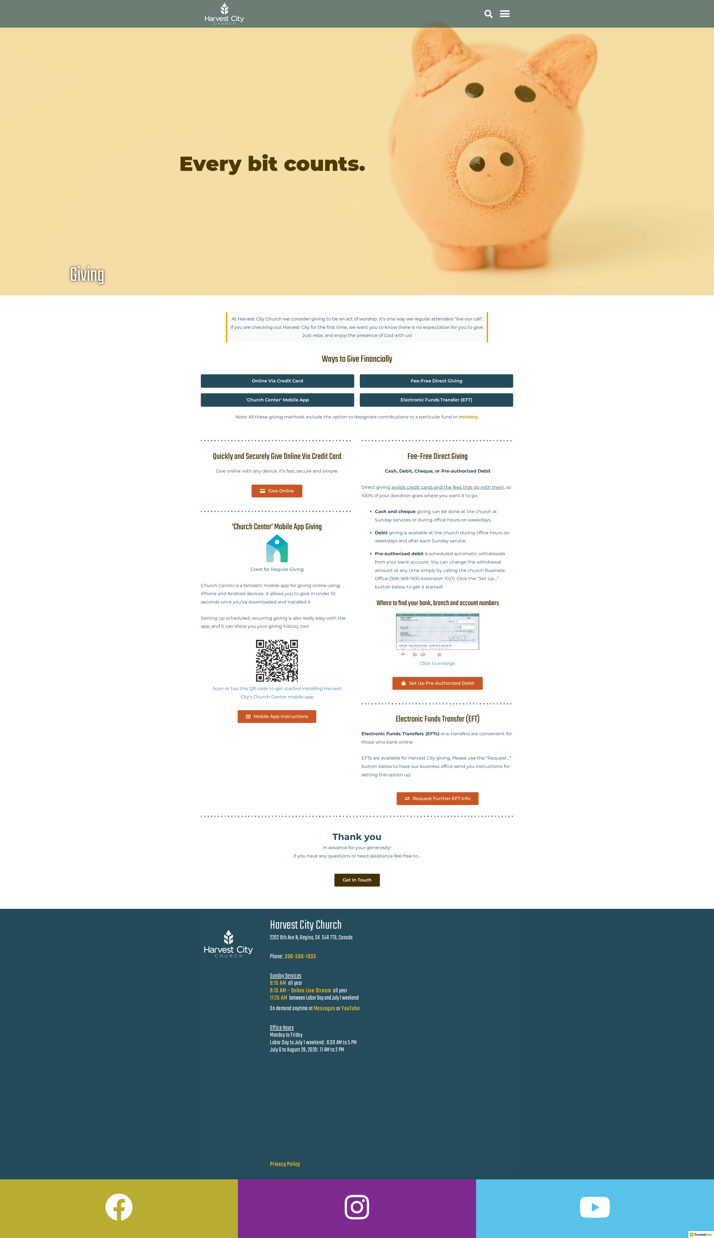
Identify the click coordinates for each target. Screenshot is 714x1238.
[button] (488, 14)
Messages (325, 1008)
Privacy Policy (285, 1164)
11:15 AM (279, 998)
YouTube (350, 1008)
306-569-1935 (300, 956)
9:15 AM (278, 983)
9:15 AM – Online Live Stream (300, 990)
